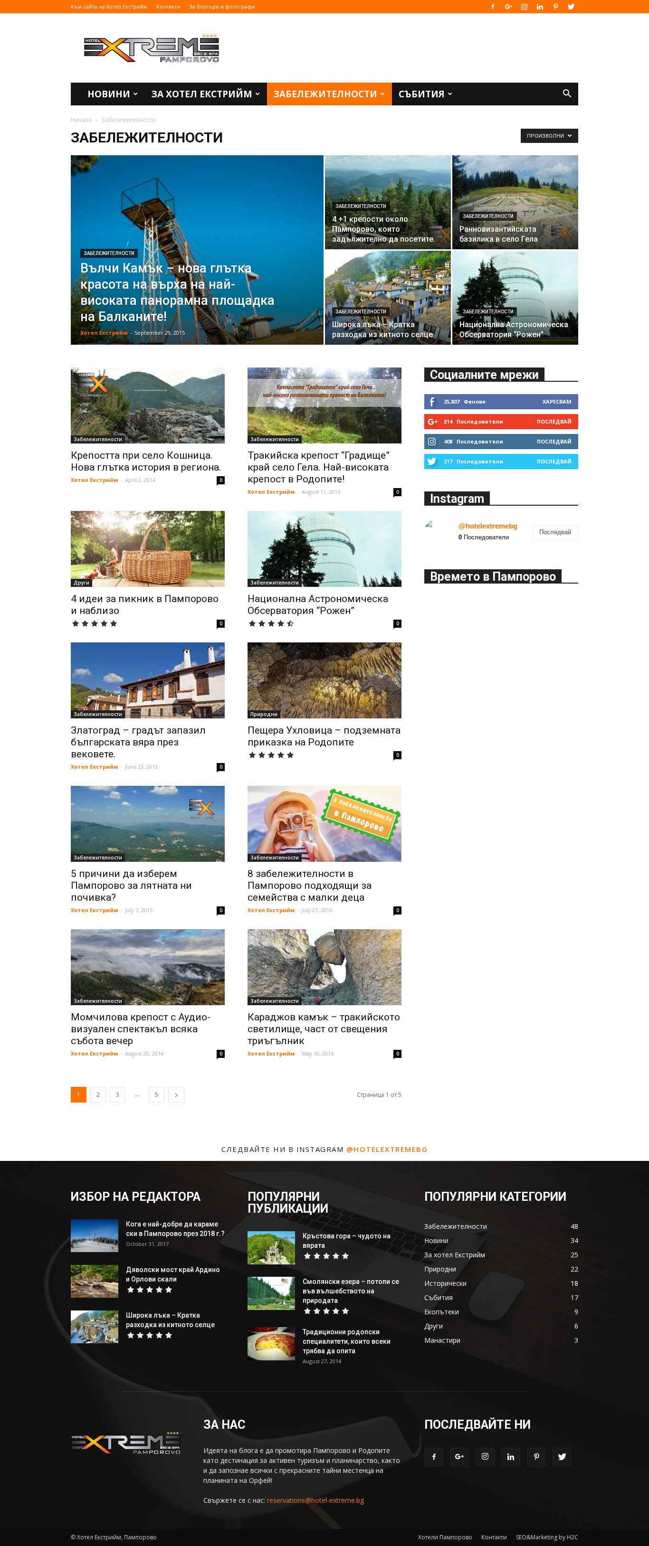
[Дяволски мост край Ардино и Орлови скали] (94, 1281)
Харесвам (557, 401)
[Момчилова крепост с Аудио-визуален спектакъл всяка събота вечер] (148, 967)
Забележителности (325, 94)
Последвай (554, 421)
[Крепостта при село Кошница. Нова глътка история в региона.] (148, 405)
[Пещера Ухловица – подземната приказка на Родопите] (324, 680)
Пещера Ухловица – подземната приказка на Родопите (324, 736)
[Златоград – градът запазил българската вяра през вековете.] (148, 680)
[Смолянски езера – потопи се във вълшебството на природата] (271, 1293)
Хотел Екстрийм (104, 332)
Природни (263, 714)
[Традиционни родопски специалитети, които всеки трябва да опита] (271, 1343)
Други (81, 582)
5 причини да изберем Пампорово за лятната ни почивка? (131, 885)
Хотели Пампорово (445, 1537)
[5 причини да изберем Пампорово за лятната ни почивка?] (148, 824)
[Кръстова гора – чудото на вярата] (271, 1247)
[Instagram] (524, 6)
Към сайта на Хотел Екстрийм (109, 6)
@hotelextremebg (487, 526)
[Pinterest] (555, 6)
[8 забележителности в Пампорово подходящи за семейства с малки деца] (324, 824)
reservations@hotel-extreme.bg (315, 1500)
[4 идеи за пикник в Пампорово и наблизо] (148, 549)
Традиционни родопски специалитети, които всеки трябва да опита (347, 1341)
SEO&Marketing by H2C (547, 1537)
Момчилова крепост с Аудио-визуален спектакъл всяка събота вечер (140, 1028)
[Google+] (508, 6)
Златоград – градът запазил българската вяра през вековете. (138, 742)
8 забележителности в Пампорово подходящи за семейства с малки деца (310, 885)
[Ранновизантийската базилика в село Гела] (515, 202)
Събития (422, 94)
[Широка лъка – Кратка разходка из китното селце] (388, 298)
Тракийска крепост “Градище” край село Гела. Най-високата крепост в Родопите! (319, 467)
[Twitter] (571, 6)
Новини (108, 94)
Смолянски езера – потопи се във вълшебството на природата (351, 1291)
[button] (566, 94)
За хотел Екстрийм (202, 94)
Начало (81, 120)
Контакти (168, 6)
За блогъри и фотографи (222, 6)
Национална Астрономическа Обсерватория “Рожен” (318, 604)
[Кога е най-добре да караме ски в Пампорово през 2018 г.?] (94, 1235)
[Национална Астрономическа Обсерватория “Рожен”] (515, 298)
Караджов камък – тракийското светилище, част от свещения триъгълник (324, 1028)
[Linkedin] (540, 6)
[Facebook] (493, 6)
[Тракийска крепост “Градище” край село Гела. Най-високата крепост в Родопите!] (324, 405)
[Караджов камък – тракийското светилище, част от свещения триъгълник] (324, 967)
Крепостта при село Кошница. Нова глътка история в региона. (146, 461)
